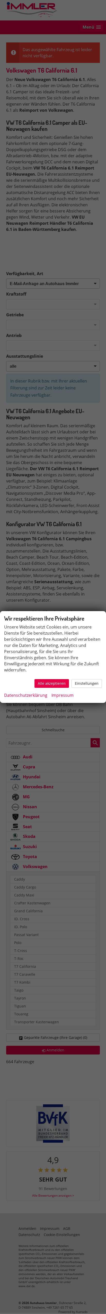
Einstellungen (87, 683)
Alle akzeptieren (52, 683)
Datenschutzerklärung (25, 695)
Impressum (62, 695)
